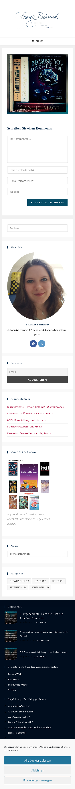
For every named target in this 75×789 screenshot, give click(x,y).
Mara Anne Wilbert (18, 684)
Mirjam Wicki (15, 674)
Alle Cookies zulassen (37, 760)
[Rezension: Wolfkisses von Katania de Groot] (11, 636)
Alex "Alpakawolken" (19, 717)
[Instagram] (41, 343)
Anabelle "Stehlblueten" (21, 711)
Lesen (40, 581)
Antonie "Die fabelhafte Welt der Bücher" (30, 727)
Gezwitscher (19, 581)
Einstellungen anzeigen (37, 780)
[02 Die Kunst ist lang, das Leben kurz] (11, 654)
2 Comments (40, 656)
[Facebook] (33, 343)
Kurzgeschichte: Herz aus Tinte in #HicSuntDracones (35, 406)
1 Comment (41, 622)
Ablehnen (37, 770)
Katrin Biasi (14, 679)
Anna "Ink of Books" (19, 706)
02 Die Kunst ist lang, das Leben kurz (26, 420)
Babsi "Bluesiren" (17, 732)
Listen (57, 581)
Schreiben (40, 587)
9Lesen (12, 690)
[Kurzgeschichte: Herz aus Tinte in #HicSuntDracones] (11, 617)
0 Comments (43, 640)
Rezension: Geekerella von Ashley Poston (29, 433)
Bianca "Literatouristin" (20, 722)
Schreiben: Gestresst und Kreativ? (25, 426)
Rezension (18, 587)
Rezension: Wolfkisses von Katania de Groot (30, 413)
